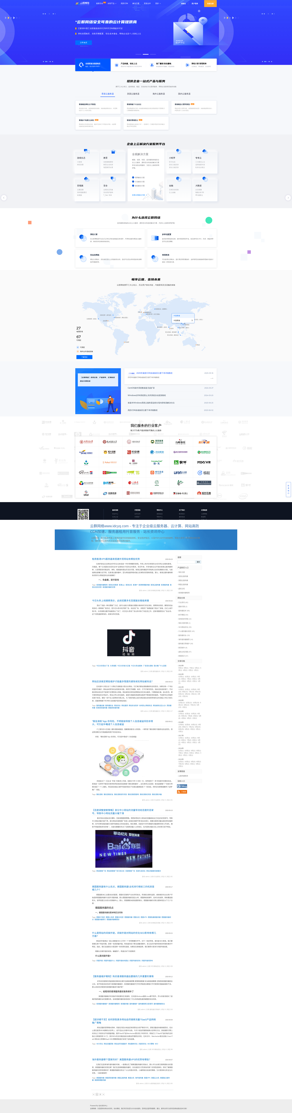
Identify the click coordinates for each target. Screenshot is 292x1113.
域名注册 (181, 572)
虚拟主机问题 (134, 552)
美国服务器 (100, 1078)
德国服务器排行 (100, 919)
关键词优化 (142, 1044)
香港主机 (129, 585)
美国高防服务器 (113, 708)
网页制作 (182, 648)
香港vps (122, 585)
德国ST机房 (100, 917)
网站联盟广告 (101, 871)
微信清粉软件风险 (120, 794)
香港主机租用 (113, 585)
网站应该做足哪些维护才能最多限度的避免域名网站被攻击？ (123, 681)
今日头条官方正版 (123, 666)
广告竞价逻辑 (148, 666)
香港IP (135, 585)
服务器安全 (109, 705)
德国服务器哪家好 (113, 919)
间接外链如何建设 (122, 961)
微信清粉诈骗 (157, 794)
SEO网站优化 (185, 627)
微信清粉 (99, 794)
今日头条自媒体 (136, 666)
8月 (186, 668)
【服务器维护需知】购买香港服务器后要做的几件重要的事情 (123, 976)
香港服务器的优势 (109, 587)
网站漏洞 (124, 705)
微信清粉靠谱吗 (133, 794)
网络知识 (183, 656)
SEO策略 (150, 1044)
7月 (191, 668)
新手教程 (120, 552)
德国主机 (136, 917)
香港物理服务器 (144, 585)
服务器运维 (100, 705)
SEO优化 (99, 1044)
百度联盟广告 (130, 871)
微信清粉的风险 (145, 794)
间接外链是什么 (109, 961)
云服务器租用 (183, 776)
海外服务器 (139, 1078)
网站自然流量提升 (120, 1044)
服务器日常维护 (185, 643)
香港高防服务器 (101, 708)
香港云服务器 (155, 585)
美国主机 (131, 1078)
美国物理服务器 (100, 1080)
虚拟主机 (181, 589)
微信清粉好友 (108, 794)
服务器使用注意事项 (145, 1004)
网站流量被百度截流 (153, 871)
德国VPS (144, 917)
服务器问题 (164, 552)
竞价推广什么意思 (160, 666)
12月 (181, 676)
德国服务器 (128, 917)
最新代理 (182, 606)
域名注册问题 (149, 552)
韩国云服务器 (183, 584)
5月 (181, 694)
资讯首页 (96, 552)
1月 (196, 670)
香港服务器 (165, 585)
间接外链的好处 (135, 961)
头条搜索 (113, 666)
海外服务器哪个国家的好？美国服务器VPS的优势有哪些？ (121, 1059)
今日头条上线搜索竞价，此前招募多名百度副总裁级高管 (120, 600)
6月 (197, 668)
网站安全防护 (133, 705)
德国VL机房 (110, 917)
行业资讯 (192, 552)
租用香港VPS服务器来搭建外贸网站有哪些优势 (116, 559)
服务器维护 (133, 1004)
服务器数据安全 (159, 1004)
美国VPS (147, 1078)
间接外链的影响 (147, 961)
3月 (189, 681)
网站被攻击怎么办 (159, 705)
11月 (187, 676)
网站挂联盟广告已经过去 (115, 871)
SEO (156, 1044)
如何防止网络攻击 (145, 705)
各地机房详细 (178, 552)
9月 (180, 668)
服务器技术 (184, 611)
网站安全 (117, 705)
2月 (190, 670)
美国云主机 (155, 1078)
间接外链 (99, 961)
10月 (193, 676)
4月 (185, 670)
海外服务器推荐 (185, 639)
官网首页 (108, 552)
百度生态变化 (140, 871)
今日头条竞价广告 (102, 666)
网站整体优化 (133, 1044)
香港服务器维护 (102, 1004)
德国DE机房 (119, 917)
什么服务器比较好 (186, 631)
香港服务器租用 (102, 585)
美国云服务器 (122, 1078)
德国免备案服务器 (154, 917)
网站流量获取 (108, 1044)
